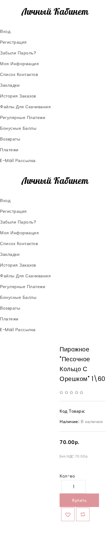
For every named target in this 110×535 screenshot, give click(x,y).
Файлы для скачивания (25, 107)
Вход (5, 31)
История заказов (18, 96)
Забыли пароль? (18, 53)
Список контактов (19, 74)
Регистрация (13, 42)
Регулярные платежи (22, 117)
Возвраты (10, 139)
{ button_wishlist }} (68, 514)
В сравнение (83, 514)
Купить (79, 500)
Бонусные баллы (18, 128)
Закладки (10, 85)
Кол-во (67, 476)
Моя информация (19, 64)
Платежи (9, 150)
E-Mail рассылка (18, 160)
